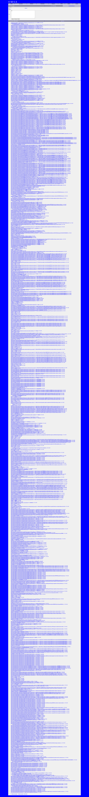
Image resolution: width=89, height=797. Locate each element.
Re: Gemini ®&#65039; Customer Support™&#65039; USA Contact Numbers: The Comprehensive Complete (28, 775)
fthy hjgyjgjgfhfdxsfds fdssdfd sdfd (16, 544)
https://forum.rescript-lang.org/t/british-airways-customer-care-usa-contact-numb (23, 463)
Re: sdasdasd (14, 39)
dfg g (12, 684)
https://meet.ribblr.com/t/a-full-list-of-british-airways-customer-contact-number (22, 611)
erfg (11, 332)
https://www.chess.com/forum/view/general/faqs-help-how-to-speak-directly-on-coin (23, 534)
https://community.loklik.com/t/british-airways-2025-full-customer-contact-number (23, 707)
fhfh (11, 504)
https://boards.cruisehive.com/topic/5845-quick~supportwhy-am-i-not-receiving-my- (24, 724)
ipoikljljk (12, 686)
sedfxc (12, 270)
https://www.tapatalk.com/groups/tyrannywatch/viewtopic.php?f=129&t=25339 (22, 216)
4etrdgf (12, 436)
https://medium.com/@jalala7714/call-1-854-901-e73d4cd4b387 (20, 532)
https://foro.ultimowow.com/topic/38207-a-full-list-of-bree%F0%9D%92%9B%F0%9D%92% (24, 115)
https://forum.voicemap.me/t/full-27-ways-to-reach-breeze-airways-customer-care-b (23, 336)
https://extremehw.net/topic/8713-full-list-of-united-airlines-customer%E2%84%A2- (23, 199)
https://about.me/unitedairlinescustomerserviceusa (18, 188)
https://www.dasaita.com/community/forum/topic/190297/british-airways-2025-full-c (23, 604)
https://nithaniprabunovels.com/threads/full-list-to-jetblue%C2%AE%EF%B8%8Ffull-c (23, 513)
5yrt (11, 447)
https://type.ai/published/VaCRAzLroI (16, 469)
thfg (11, 366)
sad (11, 50)
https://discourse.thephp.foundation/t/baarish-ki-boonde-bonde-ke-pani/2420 (22, 232)
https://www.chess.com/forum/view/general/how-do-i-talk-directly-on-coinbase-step (23, 541)
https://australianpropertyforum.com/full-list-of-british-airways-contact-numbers (22, 224)
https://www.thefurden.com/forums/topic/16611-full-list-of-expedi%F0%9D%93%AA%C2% (24, 44)
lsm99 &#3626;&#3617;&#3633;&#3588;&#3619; (18, 428)
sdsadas (12, 72)
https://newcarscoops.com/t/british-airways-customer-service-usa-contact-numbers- (23, 778)
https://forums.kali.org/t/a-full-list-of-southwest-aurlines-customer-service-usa (22, 518)
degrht (12, 416)
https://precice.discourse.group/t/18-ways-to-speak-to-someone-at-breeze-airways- (23, 479)
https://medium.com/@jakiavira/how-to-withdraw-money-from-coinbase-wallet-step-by (23, 307)
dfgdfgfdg (12, 238)
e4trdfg (12, 372)
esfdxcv (12, 350)
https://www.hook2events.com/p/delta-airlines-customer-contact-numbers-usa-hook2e (23, 743)
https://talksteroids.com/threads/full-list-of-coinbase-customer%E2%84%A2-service (23, 192)
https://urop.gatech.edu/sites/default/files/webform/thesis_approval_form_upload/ (23, 717)
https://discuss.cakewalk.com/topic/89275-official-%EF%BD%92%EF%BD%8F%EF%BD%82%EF (26, 60)
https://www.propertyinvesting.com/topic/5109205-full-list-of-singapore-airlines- (22, 134)
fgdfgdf (12, 762)
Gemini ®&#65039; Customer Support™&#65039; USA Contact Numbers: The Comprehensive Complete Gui (27, 774)
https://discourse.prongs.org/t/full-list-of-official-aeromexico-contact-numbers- (22, 606)
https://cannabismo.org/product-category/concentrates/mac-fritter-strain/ (21, 781)
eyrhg (12, 396)
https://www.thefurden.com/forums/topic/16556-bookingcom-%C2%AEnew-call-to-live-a (24, 95)
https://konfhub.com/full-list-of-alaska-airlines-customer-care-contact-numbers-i (22, 362)
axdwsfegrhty (13, 602)
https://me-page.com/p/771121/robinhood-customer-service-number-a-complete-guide (23, 536)
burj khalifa (12, 636)
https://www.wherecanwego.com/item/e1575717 (18, 421)
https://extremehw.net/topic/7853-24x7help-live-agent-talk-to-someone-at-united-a (23, 207)
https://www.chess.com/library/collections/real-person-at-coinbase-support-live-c (23, 712)
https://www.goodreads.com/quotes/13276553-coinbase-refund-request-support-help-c (23, 716)
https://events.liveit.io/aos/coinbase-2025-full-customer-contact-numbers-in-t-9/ (22, 482)
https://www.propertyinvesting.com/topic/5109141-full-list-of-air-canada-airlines (22, 139)
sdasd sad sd (13, 34)
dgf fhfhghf (12, 597)
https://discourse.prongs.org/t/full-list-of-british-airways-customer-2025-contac (22, 672)
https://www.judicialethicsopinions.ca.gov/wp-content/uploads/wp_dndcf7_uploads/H (23, 431)
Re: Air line (14, 94)
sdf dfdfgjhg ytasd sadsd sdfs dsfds (16, 555)
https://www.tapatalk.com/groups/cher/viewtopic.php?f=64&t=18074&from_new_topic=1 (24, 548)
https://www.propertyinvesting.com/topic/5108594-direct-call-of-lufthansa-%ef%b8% (23, 174)
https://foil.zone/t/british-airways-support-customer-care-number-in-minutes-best (23, 688)
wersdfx (12, 318)
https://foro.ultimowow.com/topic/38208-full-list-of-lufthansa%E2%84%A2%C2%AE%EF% (24, 113)
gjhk (11, 782)
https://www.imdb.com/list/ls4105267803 (17, 749)
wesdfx (12, 267)
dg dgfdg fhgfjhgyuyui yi (14, 552)
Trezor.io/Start (13, 247)
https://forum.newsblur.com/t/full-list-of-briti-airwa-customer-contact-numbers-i (22, 510)
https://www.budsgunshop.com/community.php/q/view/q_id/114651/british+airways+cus (24, 668)
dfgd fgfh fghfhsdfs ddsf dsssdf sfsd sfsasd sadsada (19, 443)
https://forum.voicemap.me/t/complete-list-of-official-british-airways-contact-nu (22, 337)
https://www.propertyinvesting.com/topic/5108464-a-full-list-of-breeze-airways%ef (23, 177)
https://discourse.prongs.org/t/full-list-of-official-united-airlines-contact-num (22, 637)
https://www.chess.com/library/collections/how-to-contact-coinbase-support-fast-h (23, 708)
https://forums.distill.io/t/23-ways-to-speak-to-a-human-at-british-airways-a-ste (22, 407)
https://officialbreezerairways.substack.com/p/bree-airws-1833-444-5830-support (23, 82)
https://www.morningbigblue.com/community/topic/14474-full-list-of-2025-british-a (23, 746)
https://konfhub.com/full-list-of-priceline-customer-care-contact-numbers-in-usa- (23, 315)
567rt (12, 382)
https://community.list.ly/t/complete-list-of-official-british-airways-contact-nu (22, 495)
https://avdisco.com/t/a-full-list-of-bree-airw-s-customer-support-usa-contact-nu (22, 33)
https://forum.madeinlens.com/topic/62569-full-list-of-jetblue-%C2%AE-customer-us (23, 634)
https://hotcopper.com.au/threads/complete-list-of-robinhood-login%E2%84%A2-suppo (24, 170)
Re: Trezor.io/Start (15, 248)
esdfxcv (12, 348)
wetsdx (12, 363)
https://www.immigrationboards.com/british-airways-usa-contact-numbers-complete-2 (23, 517)
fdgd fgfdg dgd (13, 305)
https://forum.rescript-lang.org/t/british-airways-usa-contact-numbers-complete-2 (23, 455)
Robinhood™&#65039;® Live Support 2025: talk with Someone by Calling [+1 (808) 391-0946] (25, 556)
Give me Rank (13, 515)
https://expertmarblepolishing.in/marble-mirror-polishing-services (20, 526)
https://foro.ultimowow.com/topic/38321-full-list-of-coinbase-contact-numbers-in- (23, 111)
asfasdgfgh (12, 653)
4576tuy (12, 401)
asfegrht (12, 535)
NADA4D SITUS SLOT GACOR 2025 (16, 229)
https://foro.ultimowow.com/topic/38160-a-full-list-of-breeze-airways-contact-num (23, 119)
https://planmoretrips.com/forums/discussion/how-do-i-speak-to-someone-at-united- (23, 543)
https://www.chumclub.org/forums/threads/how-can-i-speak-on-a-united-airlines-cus (23, 102)
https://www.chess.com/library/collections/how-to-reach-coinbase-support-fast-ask (23, 713)
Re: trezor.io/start (15, 91)
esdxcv (12, 444)
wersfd (12, 312)
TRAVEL (12, 196)
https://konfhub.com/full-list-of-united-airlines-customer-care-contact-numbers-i (22, 357)
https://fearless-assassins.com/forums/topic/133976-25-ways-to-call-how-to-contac (23, 783)
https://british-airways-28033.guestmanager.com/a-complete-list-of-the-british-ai (23, 282)
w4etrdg (12, 378)
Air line (12, 93)
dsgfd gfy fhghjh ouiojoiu (14, 550)
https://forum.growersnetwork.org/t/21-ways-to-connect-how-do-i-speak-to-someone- (23, 788)
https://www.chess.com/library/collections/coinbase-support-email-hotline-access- (23, 714)
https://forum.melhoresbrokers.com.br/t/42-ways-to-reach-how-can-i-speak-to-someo (23, 729)
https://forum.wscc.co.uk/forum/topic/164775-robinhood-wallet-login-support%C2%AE (23, 779)
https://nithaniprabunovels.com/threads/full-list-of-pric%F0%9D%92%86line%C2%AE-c (24, 423)
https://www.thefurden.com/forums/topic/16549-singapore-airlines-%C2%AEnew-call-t (23, 98)
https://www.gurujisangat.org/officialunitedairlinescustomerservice (20, 176)
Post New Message (71, 5)
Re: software (14, 105)
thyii (11, 505)
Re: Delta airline (14, 108)
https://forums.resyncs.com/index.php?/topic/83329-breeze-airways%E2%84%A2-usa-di (24, 766)
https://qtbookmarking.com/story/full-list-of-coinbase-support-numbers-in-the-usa (23, 198)
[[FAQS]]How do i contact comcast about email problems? (19, 468)
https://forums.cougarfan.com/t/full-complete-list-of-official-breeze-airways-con (22, 226)
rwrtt (11, 720)
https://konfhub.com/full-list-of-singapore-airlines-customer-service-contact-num (23, 289)
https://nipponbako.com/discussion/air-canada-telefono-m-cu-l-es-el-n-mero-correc (23, 445)
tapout (12, 234)
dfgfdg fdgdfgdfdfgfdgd (14, 476)
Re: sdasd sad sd (15, 36)
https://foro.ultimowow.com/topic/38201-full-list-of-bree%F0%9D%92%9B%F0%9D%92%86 (24, 118)
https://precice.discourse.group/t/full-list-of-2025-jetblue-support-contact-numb (22, 485)
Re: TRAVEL (14, 197)
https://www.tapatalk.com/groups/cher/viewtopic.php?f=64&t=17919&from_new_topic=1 (24, 553)
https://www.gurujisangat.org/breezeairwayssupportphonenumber (20, 223)
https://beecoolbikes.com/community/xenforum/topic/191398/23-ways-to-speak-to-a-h (23, 585)
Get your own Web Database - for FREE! (44, 796)
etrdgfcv (12, 475)
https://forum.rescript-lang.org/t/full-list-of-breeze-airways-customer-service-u (22, 452)
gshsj (12, 478)
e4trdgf (12, 329)
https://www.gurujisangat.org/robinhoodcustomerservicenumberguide (21, 186)
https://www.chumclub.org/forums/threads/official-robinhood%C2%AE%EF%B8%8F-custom (24, 103)
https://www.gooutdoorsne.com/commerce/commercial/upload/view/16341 (22, 592)
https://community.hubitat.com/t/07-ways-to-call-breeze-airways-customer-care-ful (23, 777)
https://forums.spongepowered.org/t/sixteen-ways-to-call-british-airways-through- (23, 434)
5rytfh (12, 376)
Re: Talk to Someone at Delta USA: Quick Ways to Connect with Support (23, 620)
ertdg (12, 263)
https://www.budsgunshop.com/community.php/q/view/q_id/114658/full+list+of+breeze (24, 666)
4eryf (12, 465)
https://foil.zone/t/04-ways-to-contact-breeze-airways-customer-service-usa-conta (23, 687)
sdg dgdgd (12, 610)
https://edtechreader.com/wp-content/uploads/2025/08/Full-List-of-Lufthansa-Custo (23, 153)
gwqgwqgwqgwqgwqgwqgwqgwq (15, 236)
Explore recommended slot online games (18, 59)
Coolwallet (12, 640)
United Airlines (13, 279)
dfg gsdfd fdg (13, 622)
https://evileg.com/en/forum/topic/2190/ (17, 689)
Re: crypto (14, 65)
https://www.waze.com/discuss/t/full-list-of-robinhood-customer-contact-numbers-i (23, 531)
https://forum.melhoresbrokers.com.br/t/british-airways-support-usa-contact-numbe (23, 723)
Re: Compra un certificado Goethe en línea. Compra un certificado (22, 761)
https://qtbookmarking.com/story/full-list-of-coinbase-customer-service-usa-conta (23, 205)
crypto (12, 530)
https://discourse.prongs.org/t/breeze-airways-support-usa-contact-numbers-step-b (23, 651)
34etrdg (12, 374)
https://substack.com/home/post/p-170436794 (18, 76)
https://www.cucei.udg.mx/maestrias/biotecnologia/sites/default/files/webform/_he (23, 298)
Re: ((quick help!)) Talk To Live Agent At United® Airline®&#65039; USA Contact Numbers (25, 221)
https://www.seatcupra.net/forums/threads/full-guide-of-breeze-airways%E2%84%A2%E (24, 442)
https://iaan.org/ (13, 418)
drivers (12, 339)
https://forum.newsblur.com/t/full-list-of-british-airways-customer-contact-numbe (23, 514)
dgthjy (12, 413)
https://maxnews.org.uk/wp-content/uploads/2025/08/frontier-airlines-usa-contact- (23, 295)
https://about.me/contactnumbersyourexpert (17, 191)
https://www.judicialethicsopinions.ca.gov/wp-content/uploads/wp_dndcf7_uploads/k (23, 414)
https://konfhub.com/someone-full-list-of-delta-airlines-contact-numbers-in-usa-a (23, 273)
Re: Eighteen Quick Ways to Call (17, 773)
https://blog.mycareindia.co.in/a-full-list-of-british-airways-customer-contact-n (22, 474)
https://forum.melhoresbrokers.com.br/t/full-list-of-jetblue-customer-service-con (22, 694)
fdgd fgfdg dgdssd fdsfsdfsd (15, 275)
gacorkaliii (12, 771)
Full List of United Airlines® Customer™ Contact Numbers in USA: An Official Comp (23, 208)
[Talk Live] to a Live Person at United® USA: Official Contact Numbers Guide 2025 (23, 304)
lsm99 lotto (12, 427)
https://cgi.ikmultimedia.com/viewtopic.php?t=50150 (19, 132)
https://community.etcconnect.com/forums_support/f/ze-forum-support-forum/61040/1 (23, 709)
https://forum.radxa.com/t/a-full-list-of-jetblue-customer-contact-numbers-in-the (22, 669)
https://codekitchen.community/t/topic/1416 (17, 57)
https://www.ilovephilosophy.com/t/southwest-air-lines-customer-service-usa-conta (23, 367)
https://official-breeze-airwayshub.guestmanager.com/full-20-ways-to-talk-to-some (23, 277)
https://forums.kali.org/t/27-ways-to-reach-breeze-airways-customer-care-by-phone (23, 516)
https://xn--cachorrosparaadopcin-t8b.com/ (17, 189)
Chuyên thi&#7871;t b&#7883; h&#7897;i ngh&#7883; (19, 222)
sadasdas (12, 71)
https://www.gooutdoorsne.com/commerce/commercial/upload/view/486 (21, 739)
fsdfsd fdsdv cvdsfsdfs (14, 584)
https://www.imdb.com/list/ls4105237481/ (17, 752)
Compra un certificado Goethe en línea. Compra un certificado (20, 760)
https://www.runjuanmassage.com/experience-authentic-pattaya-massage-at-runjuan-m (24, 748)
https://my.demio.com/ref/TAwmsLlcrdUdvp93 (18, 167)
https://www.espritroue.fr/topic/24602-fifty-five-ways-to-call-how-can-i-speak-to (22, 352)
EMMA (12, 500)
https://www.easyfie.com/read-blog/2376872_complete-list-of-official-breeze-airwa (23, 254)
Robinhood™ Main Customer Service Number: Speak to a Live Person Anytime (23, 547)
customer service (13, 144)
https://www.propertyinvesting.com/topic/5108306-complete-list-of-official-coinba (23, 185)
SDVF (12, 503)
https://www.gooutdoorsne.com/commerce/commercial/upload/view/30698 (22, 533)
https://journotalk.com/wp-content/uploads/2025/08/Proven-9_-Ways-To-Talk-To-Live (23, 206)
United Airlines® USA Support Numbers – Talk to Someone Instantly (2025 (22, 561)
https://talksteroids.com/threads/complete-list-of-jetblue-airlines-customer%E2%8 (23, 203)
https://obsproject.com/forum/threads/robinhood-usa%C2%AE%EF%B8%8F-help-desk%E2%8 (25, 780)
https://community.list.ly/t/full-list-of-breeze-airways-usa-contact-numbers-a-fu (22, 493)
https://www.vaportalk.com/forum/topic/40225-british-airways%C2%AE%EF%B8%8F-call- (24, 291)
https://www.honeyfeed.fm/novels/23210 (17, 792)
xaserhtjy (12, 313)
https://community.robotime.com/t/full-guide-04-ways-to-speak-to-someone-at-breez (23, 316)
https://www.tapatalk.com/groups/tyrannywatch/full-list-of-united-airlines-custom (23, 209)
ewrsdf (12, 260)
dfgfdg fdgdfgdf (13, 492)
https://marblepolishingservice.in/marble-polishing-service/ (19, 529)
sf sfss (12, 435)
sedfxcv (12, 346)
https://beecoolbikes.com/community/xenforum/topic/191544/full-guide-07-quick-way (23, 575)
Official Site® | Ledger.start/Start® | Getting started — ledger (20, 340)
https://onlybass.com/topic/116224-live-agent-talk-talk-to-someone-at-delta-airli (22, 218)
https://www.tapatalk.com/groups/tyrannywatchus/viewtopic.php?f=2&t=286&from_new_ (24, 140)
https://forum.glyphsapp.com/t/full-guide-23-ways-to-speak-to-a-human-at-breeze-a (23, 581)
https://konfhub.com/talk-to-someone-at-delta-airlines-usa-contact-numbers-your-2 (23, 251)
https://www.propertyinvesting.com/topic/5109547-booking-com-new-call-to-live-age (23, 106)
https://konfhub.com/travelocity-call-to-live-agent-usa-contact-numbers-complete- (23, 333)
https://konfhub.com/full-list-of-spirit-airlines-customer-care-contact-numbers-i (22, 284)
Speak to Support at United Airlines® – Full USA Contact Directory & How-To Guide (23, 252)
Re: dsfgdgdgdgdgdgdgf (16, 24)
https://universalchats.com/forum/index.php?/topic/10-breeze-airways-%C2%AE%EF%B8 (24, 763)
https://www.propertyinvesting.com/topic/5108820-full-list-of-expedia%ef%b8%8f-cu (23, 151)
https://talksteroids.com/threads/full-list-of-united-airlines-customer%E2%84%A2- (23, 154)
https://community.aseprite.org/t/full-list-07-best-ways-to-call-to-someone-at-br (22, 393)
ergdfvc (12, 454)
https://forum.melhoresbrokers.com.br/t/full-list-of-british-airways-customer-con (22, 730)
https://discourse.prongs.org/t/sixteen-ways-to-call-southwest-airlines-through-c (22, 652)
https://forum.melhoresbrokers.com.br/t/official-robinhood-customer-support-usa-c (23, 753)
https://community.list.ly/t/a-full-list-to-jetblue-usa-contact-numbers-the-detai (22, 496)
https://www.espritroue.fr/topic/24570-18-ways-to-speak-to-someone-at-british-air (23, 355)
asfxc (12, 322)
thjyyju (12, 630)
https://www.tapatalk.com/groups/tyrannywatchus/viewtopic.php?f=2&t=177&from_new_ (24, 168)
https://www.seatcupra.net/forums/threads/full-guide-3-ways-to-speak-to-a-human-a (23, 439)
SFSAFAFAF (13, 387)
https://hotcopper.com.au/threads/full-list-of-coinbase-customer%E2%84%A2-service (23, 156)
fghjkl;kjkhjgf (13, 741)
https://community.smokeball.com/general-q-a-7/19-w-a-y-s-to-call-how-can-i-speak (23, 648)
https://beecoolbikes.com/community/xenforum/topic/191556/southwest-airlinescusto (23, 572)
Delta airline (13, 107)
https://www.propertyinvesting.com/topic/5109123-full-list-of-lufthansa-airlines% (22, 146)
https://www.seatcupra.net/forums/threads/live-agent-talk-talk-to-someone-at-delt (23, 433)
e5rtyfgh (12, 596)
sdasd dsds (12, 69)
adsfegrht (12, 466)
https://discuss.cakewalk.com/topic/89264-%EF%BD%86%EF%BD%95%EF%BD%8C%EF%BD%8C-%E (27, 80)
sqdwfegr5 (12, 507)
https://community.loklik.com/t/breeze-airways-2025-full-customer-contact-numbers (23, 696)
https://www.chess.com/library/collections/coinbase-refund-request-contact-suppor (23, 718)
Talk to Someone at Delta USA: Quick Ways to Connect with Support (21, 619)
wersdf (12, 264)
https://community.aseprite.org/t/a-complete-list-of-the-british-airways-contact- (22, 394)
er (11, 450)
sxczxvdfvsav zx (15, 219)
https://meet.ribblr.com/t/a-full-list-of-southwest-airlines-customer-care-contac (22, 607)
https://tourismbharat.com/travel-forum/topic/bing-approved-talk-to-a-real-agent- (22, 230)
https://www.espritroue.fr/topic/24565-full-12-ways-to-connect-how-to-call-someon (23, 358)
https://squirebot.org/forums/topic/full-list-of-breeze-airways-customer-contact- (22, 28)
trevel (12, 671)
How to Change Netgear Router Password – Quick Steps (19, 502)
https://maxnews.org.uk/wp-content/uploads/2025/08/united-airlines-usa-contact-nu (23, 300)
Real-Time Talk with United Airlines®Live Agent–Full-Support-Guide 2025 (22, 424)
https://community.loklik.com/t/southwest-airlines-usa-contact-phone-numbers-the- (23, 699)
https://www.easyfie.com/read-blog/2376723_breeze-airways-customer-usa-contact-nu (23, 258)
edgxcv (12, 344)
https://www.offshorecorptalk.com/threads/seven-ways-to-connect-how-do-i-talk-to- (23, 786)
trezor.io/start (13, 90)
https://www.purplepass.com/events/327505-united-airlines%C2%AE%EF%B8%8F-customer (25, 756)
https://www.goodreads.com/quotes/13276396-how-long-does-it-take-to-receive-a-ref (23, 721)
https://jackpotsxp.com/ (14, 537)
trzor (11, 101)
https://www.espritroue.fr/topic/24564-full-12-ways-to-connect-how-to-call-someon (23, 359)
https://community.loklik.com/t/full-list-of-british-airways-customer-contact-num (22, 690)
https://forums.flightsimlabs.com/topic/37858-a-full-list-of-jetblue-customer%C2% (23, 464)
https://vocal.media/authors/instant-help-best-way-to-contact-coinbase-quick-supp (23, 682)
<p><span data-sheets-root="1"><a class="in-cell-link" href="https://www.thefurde (23, 32)
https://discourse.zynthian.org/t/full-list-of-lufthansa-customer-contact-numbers (22, 64)
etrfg (11, 598)
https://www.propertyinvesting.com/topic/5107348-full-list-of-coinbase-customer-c (23, 204)
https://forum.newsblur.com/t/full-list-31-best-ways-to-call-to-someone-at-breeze (23, 509)
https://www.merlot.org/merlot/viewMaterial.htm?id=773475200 (20, 681)
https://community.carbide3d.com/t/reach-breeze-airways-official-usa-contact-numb (23, 768)
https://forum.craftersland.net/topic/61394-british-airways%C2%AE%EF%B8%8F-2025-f (24, 646)
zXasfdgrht (12, 415)
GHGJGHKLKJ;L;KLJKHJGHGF (16, 647)
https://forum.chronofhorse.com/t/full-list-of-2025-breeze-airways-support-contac (23, 390)
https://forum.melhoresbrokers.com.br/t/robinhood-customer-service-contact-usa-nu (23, 757)
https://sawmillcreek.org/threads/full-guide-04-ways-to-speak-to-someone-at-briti (23, 306)
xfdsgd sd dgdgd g (14, 250)
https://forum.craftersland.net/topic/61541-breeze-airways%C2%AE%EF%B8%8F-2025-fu (24, 639)
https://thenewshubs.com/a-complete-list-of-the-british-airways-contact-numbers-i (23, 480)
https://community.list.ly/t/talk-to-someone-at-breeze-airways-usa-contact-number (23, 487)
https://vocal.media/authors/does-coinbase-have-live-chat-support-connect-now (22, 744)
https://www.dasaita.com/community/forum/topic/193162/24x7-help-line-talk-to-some (23, 549)
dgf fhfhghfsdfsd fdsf (14, 579)
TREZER (12, 327)
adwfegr (12, 605)
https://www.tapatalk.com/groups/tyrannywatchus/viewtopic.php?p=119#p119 (22, 183)
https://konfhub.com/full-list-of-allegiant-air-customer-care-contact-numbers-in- (22, 330)
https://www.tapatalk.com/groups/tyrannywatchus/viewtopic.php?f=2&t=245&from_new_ (24, 158)
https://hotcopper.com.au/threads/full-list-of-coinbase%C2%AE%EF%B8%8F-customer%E (24, 133)
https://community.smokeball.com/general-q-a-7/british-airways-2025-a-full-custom (23, 632)
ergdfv (12, 451)
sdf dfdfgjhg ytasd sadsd (15, 559)
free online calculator (14, 508)
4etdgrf (12, 356)
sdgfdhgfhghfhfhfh (13, 212)
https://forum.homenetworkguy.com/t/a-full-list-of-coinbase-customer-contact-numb (23, 240)
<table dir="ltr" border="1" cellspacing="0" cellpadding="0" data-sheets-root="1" (23, 22)
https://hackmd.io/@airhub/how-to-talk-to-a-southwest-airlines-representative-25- (23, 377)
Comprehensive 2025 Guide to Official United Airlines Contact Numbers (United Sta (23, 231)
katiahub (12, 403)
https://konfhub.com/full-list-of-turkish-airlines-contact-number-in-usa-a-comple (22, 349)
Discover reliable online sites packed (17, 30)
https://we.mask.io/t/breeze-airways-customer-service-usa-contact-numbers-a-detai (23, 685)
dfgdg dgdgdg (13, 422)
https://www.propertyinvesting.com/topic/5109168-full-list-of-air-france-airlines (22, 136)
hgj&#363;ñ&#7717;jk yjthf (15, 551)
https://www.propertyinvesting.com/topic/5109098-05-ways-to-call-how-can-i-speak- (23, 150)
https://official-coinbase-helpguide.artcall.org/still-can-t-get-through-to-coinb (22, 228)
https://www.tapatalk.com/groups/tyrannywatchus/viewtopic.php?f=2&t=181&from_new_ (24, 164)
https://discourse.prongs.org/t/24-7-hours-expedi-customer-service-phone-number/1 (23, 601)
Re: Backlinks (14, 195)
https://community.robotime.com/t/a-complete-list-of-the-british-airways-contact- (23, 323)
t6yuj (11, 400)
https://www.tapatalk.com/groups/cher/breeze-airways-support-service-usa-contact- (23, 565)
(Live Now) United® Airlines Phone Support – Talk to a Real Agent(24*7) (21, 429)
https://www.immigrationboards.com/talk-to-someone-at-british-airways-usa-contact (23, 522)
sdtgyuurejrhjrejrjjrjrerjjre (14, 237)
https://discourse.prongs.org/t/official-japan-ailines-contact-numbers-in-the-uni (22, 593)
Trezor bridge (13, 745)
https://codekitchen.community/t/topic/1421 (17, 53)
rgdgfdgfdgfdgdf (13, 58)
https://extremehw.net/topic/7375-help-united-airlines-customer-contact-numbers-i (23, 211)
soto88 (12, 249)
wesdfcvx (12, 347)
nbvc (11, 677)
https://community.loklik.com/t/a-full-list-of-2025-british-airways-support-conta (22, 692)
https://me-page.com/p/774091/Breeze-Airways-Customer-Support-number (22, 471)
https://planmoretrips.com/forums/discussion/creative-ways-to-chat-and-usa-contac (23, 542)
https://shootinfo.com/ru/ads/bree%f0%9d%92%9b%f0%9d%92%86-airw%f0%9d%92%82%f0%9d (25, 137)
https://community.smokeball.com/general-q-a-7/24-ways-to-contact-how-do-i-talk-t (23, 626)
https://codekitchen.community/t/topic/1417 (17, 55)
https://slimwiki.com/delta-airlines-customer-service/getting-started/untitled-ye (22, 758)
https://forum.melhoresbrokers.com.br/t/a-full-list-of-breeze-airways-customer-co (23, 722)
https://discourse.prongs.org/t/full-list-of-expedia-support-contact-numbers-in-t (22, 603)
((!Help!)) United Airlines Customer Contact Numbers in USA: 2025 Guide (22, 210)
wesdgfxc (12, 600)
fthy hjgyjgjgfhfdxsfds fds (15, 545)
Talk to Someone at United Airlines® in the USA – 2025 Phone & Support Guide (23, 582)
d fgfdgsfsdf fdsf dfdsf (14, 246)
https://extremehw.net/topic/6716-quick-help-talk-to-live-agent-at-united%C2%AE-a (23, 217)
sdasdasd (12, 29)
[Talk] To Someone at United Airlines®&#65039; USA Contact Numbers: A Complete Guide (24, 594)
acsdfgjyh (12, 302)
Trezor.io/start (13, 109)
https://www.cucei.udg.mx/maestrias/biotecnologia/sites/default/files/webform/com (23, 243)
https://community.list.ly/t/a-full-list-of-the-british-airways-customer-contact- (22, 488)
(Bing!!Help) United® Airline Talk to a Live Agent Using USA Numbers (21, 215)
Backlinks (12, 194)
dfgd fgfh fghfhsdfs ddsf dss (15, 467)
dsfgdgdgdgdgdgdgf (14, 23)
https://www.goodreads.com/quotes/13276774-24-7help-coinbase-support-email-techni (23, 710)
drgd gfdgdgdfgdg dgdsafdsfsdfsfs (16, 245)
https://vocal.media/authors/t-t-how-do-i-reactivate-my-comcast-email (21, 599)
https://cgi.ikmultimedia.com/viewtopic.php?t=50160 (19, 129)
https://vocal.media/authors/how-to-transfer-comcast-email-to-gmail (21, 335)
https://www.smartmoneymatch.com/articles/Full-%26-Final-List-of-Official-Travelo (23, 557)
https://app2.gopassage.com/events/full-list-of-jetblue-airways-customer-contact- (23, 239)
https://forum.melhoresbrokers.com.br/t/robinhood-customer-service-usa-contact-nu (23, 755)
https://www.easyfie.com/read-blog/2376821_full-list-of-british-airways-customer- (23, 257)
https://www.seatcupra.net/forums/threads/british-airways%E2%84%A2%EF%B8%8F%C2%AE (25, 440)
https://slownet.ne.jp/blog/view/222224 (16, 42)
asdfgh (12, 494)
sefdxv (12, 354)
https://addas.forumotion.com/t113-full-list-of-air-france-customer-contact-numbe (23, 104)
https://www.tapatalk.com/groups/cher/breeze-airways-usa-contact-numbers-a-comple (23, 569)
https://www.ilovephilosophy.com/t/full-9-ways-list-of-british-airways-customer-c (22, 410)
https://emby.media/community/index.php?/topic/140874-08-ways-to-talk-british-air (23, 675)
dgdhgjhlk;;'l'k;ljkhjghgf (14, 691)
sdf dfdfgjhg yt (13, 560)
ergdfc (12, 331)
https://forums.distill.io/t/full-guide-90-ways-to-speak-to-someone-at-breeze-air (22, 406)
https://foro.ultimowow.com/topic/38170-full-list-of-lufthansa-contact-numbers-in (22, 120)
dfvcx (12, 353)
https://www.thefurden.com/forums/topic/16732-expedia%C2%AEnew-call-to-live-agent (24, 45)
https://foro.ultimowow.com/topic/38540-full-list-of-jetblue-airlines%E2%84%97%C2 (23, 97)
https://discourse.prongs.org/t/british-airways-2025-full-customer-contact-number (23, 673)
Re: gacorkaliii (14, 772)
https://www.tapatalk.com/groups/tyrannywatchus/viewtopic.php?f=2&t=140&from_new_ (24, 173)
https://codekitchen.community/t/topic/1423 (17, 46)
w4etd (12, 392)
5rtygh (12, 448)
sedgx (12, 446)
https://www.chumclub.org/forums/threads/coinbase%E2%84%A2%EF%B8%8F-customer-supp (25, 77)
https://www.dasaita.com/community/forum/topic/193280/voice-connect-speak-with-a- (23, 546)
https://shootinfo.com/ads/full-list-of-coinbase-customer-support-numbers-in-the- (23, 202)
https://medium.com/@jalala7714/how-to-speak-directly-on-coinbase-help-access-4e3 (23, 506)
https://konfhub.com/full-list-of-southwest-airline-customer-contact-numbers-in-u (23, 326)
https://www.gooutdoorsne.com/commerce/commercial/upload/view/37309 (22, 499)
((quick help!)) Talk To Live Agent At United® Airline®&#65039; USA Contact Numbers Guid (24, 220)
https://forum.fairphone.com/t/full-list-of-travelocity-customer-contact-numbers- (22, 670)
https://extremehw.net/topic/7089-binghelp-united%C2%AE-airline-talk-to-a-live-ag (23, 213)
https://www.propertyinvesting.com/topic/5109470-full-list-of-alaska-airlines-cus (22, 112)
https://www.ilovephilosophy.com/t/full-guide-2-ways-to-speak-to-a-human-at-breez (23, 408)
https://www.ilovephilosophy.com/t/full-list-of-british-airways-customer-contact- (22, 369)
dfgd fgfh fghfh (13, 470)
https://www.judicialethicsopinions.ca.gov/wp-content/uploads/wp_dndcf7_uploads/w (23, 417)
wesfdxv (12, 364)
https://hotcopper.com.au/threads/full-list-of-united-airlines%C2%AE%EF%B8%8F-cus (24, 172)
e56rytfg (12, 595)
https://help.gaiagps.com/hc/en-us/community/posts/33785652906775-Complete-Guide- (24, 719)
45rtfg (12, 368)
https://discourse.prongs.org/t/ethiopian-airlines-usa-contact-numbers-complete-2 (23, 562)
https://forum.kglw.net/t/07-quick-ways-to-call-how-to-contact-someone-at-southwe (23, 453)
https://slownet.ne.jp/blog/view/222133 (16, 147)
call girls (13, 404)
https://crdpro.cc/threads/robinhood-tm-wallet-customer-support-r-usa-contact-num (23, 734)
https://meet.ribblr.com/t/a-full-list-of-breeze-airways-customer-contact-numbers (23, 613)
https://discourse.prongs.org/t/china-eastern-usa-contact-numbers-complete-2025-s (23, 621)
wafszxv (12, 321)
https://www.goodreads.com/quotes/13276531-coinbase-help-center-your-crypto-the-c (23, 715)
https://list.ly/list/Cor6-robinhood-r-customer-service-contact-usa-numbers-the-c (22, 538)
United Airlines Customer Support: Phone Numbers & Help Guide (20, 785)
